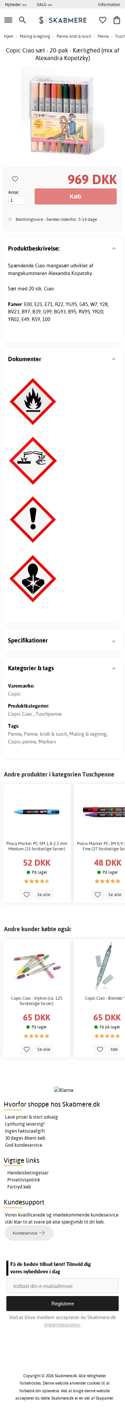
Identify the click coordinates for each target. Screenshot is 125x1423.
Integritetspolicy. (62, 1324)
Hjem (8, 36)
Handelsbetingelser (28, 1173)
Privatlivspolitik (23, 1180)
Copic (14, 694)
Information (109, 4)
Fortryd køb (19, 1187)
